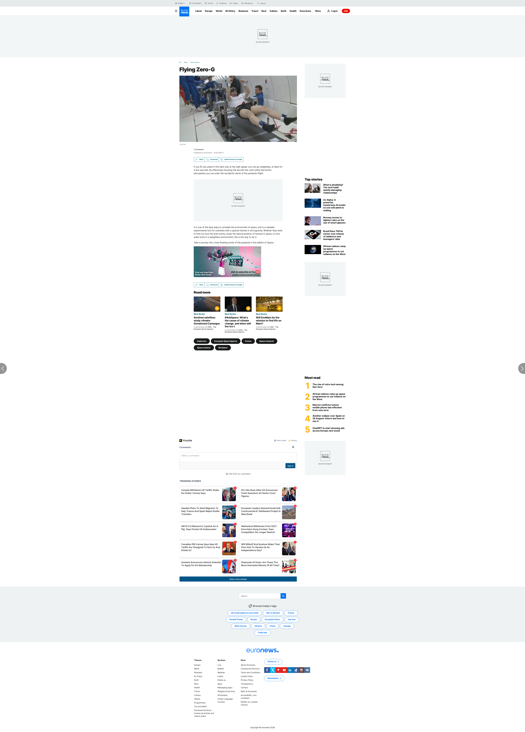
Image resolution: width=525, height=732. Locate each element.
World (219, 11)
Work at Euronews (249, 691)
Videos (197, 699)
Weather (221, 672)
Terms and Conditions (250, 672)
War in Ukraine (273, 613)
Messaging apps (225, 687)
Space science (204, 347)
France (248, 341)
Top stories (313, 179)
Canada (287, 626)
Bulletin (221, 669)
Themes (197, 660)
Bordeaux (223, 347)
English (180, 3)
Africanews (222, 695)
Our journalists (200, 706)
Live (346, 11)
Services (221, 660)
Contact (244, 687)
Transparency (247, 684)
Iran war (292, 619)
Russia (254, 619)
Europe (208, 11)
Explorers (201, 341)
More (243, 660)
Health (293, 11)
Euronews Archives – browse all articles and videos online (204, 713)
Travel (254, 11)
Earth (283, 11)
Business (243, 11)
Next (263, 11)
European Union (272, 619)
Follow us (222, 680)
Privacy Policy (247, 680)
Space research (266, 341)
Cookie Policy (247, 676)
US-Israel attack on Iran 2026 (244, 613)
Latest (198, 11)
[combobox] (272, 3)
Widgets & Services (226, 691)
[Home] (180, 62)
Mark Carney (241, 626)
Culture (274, 11)
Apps (220, 684)
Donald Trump (236, 619)
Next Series (195, 62)
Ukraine (258, 626)
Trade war (262, 632)
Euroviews (305, 11)
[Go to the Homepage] (184, 11)
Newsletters (273, 678)
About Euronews (248, 665)
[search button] (258, 3)
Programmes (199, 703)
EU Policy (230, 11)
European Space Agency (225, 341)
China (272, 626)
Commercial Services (250, 669)
